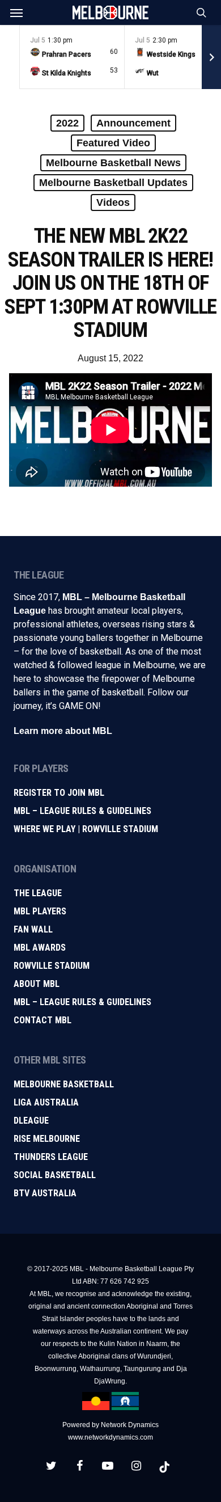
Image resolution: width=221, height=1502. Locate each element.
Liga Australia (46, 1102)
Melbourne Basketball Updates (113, 182)
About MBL (37, 983)
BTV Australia (45, 1193)
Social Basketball (55, 1175)
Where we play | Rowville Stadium (86, 829)
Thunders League (51, 1156)
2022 (67, 123)
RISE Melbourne (47, 1138)
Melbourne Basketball (64, 1084)
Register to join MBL (59, 792)
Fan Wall (33, 929)
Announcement (133, 123)
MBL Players (40, 911)
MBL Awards (40, 947)
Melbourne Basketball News (113, 162)
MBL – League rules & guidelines (82, 1002)
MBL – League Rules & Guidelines (82, 810)
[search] (199, 12)
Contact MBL (42, 1020)
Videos (113, 202)
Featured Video (113, 143)
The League (38, 893)
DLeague (31, 1120)
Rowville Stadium (52, 965)
